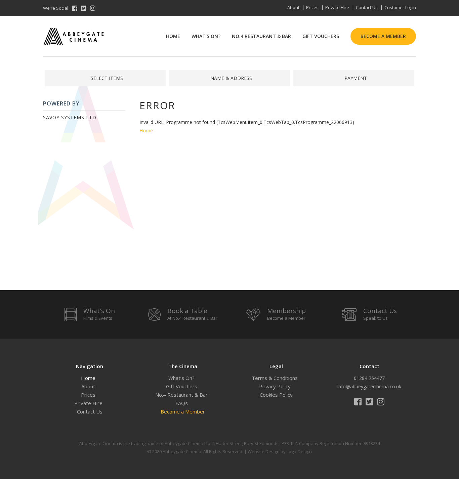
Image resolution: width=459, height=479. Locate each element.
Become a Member (383, 36)
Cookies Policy (276, 394)
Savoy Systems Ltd (69, 117)
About (293, 7)
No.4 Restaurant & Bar (261, 36)
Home (173, 36)
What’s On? (206, 36)
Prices (312, 7)
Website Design (264, 451)
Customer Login (400, 7)
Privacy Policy (275, 386)
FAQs (181, 403)
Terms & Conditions (275, 378)
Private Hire (337, 7)
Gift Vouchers (320, 36)
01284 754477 (369, 378)
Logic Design (299, 451)
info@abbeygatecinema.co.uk (369, 386)
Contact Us (367, 7)
